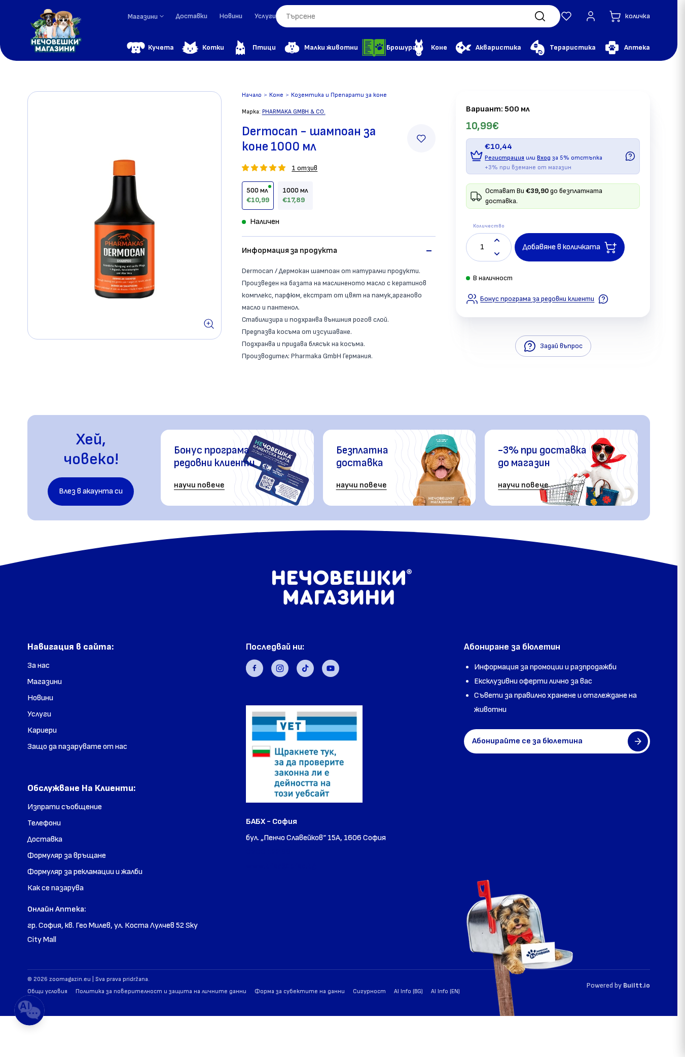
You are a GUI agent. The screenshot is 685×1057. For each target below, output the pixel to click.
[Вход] (591, 16)
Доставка (44, 839)
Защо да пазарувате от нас (77, 746)
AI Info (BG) (408, 991)
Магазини (44, 682)
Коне (276, 95)
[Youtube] (330, 668)
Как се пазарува (55, 888)
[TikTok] (305, 668)
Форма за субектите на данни (300, 991)
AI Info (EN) (445, 991)
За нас (38, 665)
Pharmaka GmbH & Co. (294, 112)
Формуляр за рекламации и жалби (84, 872)
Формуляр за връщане (66, 855)
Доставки (191, 16)
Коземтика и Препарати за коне (339, 95)
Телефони (44, 823)
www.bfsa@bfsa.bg (281, 866)
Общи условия (47, 991)
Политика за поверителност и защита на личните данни (161, 991)
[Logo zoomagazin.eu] (55, 30)
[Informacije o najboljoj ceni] (603, 299)
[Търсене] (540, 16)
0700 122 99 (268, 852)
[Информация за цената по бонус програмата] (630, 156)
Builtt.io (636, 985)
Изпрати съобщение (64, 807)
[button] (566, 16)
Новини (231, 16)
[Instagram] (280, 668)
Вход (544, 158)
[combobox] (418, 16)
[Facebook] (254, 668)
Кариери (42, 730)
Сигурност (369, 991)
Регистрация (504, 158)
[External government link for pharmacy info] (304, 754)
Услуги (265, 16)
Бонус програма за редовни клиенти (537, 298)
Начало (252, 95)
